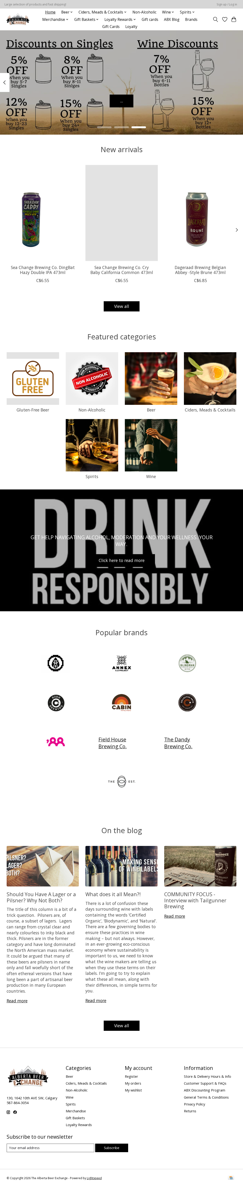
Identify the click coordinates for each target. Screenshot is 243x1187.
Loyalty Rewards (79, 1124)
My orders (133, 1083)
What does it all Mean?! (113, 894)
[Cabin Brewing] (121, 703)
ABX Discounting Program (204, 1090)
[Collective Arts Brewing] (187, 703)
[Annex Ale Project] (121, 663)
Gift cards (150, 19)
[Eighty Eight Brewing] (55, 742)
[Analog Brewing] (55, 663)
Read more (17, 1001)
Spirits (92, 476)
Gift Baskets (75, 1117)
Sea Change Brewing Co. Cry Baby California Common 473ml (121, 270)
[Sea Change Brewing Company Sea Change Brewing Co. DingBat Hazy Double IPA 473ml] (43, 213)
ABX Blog (171, 19)
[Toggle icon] (215, 19)
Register (131, 1076)
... (121, 101)
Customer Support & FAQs (205, 1083)
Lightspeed (94, 1178)
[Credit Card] (231, 1178)
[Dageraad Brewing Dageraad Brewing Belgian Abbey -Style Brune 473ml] (200, 213)
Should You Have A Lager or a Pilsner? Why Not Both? (41, 897)
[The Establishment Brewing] (121, 782)
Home (50, 12)
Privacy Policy (194, 1104)
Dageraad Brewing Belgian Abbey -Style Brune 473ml (200, 270)
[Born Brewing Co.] (55, 703)
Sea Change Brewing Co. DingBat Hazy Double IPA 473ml (43, 270)
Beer (151, 410)
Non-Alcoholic (144, 12)
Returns (190, 1111)
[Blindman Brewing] (187, 663)
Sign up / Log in (227, 4)
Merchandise (76, 1111)
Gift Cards (111, 26)
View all (121, 306)
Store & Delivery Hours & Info (207, 1076)
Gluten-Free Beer (33, 410)
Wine (151, 476)
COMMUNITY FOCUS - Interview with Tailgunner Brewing (195, 900)
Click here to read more (122, 560)
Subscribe (111, 1147)
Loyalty (131, 26)
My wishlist (133, 1090)
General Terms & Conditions (206, 1097)
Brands (191, 19)
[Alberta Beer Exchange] (18, 19)
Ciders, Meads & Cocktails (210, 410)
